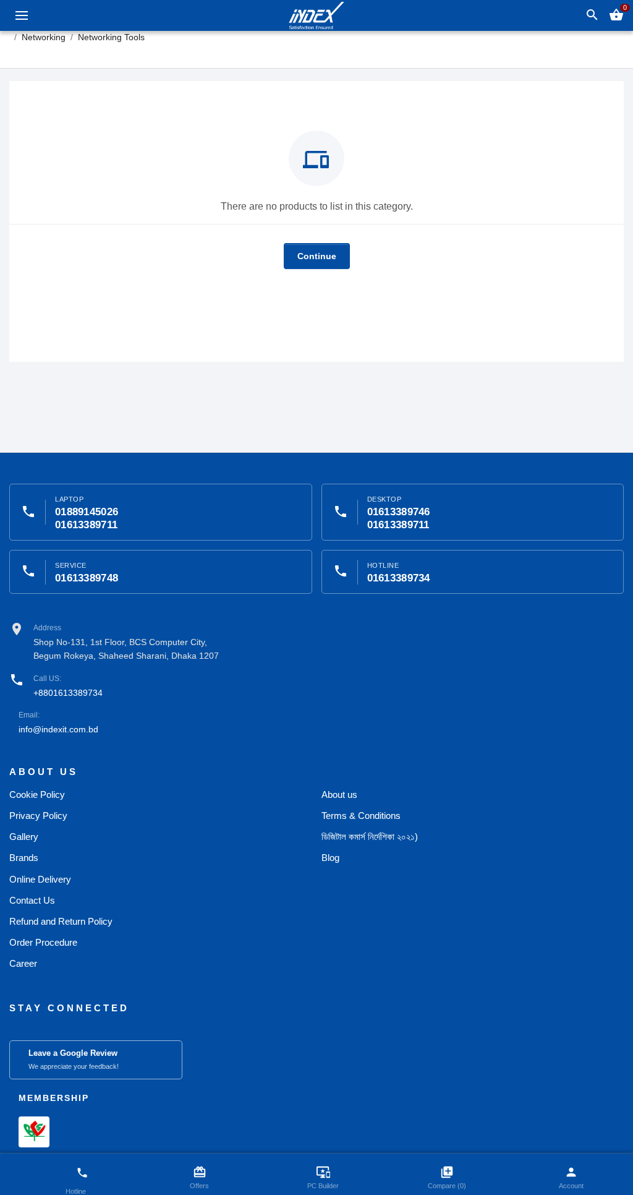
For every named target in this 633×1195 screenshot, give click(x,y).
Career (23, 963)
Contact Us (32, 900)
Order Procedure (43, 942)
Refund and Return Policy (61, 921)
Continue (316, 256)
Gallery (23, 836)
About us (339, 794)
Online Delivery (40, 879)
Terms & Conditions (361, 815)
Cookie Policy (37, 794)
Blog (330, 857)
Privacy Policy (38, 815)
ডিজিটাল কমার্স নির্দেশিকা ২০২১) (369, 836)
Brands (23, 857)
